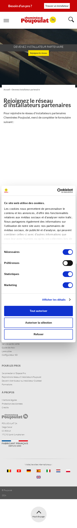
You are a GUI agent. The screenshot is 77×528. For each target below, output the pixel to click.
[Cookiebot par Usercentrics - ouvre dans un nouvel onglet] (57, 190)
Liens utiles (7, 351)
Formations (7, 384)
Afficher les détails (54, 299)
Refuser (39, 334)
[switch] (68, 263)
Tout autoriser (38, 310)
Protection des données (12, 403)
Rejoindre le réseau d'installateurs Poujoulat (21, 377)
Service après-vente (11, 343)
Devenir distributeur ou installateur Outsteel (22, 380)
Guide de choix (8, 347)
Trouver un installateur (57, 5)
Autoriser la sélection (38, 322)
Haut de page (38, 516)
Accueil (7, 90)
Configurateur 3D (10, 355)
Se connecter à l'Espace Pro (14, 373)
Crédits (5, 407)
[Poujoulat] (38, 20)
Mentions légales (9, 400)
